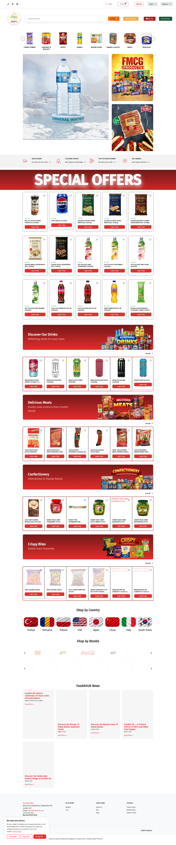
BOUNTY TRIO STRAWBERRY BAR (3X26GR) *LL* (74, 521)
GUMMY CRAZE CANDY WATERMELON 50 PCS (141, 521)
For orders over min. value (40, 162)
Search (112, 19)
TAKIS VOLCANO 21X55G (32, 590)
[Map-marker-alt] (13, 4)
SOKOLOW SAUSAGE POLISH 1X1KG (97, 451)
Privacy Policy (17, 831)
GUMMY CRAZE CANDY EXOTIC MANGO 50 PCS (97, 521)
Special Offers (88, 180)
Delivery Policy (131, 813)
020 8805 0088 (28, 803)
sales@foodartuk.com (36, 811)
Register (165, 4)
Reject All (26, 837)
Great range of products (139, 162)
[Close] (47, 819)
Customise (12, 837)
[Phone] (8, 4)
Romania (47, 630)
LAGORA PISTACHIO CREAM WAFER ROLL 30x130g (86, 221)
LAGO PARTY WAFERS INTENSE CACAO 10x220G (33, 521)
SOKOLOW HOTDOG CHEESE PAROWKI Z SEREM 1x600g (55, 452)
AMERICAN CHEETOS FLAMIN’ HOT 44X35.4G (141, 590)
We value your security (105, 162)
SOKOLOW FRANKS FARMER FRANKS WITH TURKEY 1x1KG (141, 452)
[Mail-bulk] (17, 4)
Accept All (39, 837)
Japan (96, 630)
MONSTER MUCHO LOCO (142, 380)
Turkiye (31, 630)
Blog (97, 813)
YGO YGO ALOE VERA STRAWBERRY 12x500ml (85, 265)
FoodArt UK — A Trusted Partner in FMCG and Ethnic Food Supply (136, 726)
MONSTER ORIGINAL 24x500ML (118, 381)
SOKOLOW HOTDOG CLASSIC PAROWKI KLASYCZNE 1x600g (31, 452)
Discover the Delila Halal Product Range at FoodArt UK (38, 777)
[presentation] (24, 653)
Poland (63, 630)
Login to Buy (35, 227)
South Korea (145, 630)
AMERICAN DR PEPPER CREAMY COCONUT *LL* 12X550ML (32, 382)
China (112, 630)
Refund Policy (131, 810)
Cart (67, 810)
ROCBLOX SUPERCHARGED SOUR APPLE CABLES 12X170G (140, 309)
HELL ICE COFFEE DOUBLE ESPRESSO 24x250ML (33, 221)
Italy (128, 630)
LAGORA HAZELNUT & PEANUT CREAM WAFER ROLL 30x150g (140, 221)
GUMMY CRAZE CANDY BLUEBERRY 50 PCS (119, 521)
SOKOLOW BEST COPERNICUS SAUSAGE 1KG (77, 451)
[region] (26, 829)
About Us (99, 807)
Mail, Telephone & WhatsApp (74, 162)
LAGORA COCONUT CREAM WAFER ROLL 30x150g (112, 221)
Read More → (30, 704)
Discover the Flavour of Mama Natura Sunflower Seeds (69, 726)
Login (151, 4)
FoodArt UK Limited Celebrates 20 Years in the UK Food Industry (37, 695)
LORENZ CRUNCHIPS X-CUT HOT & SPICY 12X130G (98, 590)
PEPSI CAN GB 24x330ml (59, 221)
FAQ (97, 810)
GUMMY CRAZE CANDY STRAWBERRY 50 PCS (53, 521)
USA (80, 630)
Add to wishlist (44, 196)
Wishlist (139, 4)
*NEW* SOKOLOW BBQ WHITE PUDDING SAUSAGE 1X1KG (120, 452)
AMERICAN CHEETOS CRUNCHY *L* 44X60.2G (119, 590)
